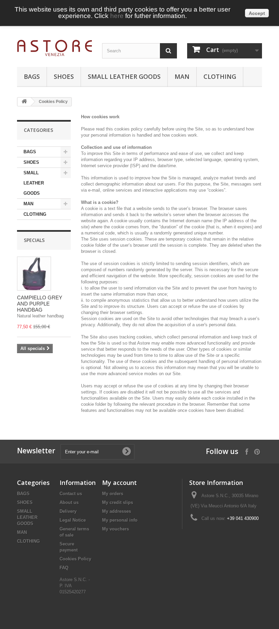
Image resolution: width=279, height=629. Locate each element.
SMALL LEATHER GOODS (124, 76)
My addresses (116, 511)
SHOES (64, 76)
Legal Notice (73, 520)
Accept (257, 13)
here (117, 15)
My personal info (119, 520)
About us (69, 502)
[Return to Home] (24, 102)
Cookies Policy (75, 558)
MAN (182, 76)
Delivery (68, 511)
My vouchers (115, 528)
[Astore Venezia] (54, 48)
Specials (34, 240)
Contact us (71, 493)
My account (119, 482)
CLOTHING (219, 76)
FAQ (64, 567)
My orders (112, 493)
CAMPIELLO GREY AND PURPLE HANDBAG (39, 304)
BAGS (32, 76)
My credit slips (117, 502)
